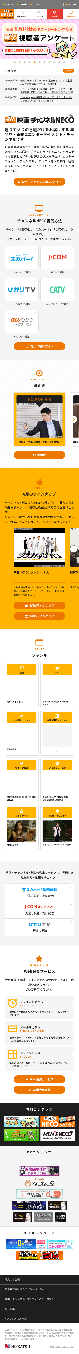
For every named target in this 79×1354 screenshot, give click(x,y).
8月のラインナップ (41, 605)
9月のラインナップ (41, 616)
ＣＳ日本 (10, 1309)
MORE (68, 70)
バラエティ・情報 (57, 767)
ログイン (36, 4)
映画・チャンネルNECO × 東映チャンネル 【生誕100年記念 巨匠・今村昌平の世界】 (46, 82)
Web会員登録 (41, 1090)
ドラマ (57, 672)
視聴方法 (71, 16)
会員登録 (23, 4)
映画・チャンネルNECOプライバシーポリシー (30, 1299)
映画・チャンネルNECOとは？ (41, 182)
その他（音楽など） (57, 815)
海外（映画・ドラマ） (57, 720)
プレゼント (38, 16)
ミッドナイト (21, 815)
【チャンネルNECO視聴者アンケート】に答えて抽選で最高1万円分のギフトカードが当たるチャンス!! (46, 90)
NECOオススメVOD (16, 1318)
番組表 (55, 16)
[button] (5, 36)
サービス (9, 4)
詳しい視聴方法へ (41, 346)
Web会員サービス (41, 1079)
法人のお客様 (12, 1279)
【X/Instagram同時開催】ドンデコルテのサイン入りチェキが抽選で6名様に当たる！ (46, 99)
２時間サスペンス (21, 720)
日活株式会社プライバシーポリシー (25, 1289)
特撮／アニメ (21, 767)
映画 (22, 672)
